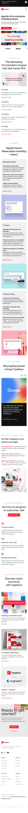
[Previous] (22, 375)
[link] (14, 3)
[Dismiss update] (26, 2)
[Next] (25, 375)
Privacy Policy (22, 796)
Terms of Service (14, 796)
